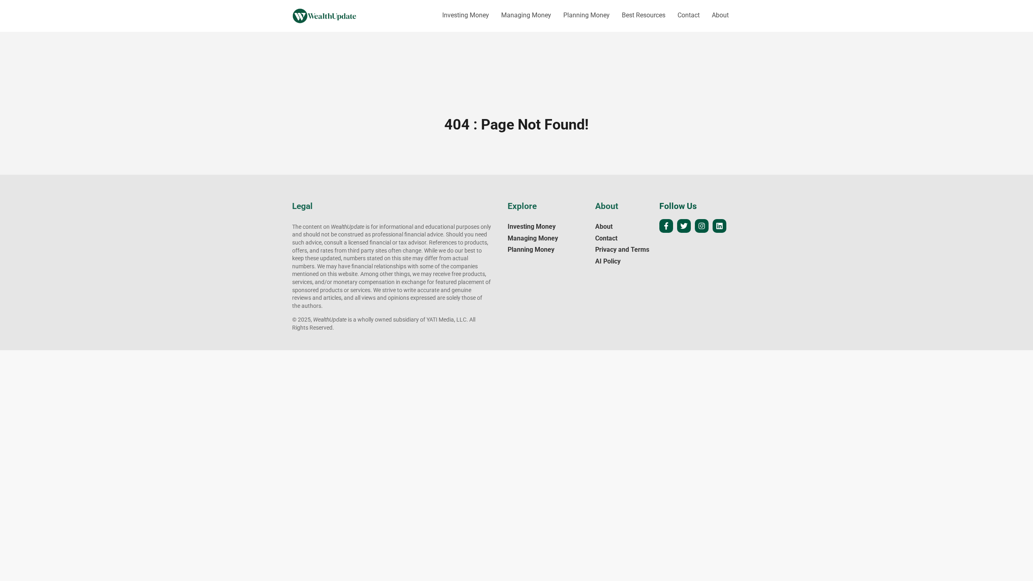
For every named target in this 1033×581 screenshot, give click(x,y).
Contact (689, 15)
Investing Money (465, 15)
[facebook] (666, 226)
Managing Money (526, 15)
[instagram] (702, 226)
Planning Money (586, 15)
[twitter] (684, 226)
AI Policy (608, 261)
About (720, 15)
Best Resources (643, 15)
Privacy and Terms (622, 249)
